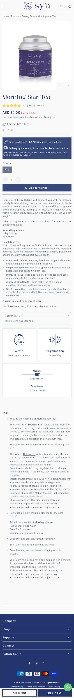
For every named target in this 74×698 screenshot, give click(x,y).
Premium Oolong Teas (23, 16)
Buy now (54, 692)
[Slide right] (68, 86)
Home (6, 16)
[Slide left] (60, 86)
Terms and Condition (36, 687)
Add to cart (19, 693)
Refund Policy (54, 687)
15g (7, 169)
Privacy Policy (17, 687)
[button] (62, 6)
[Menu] (4, 6)
